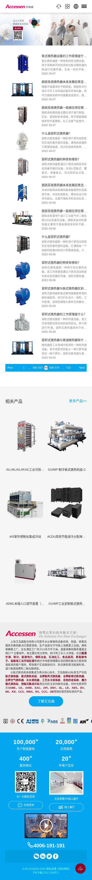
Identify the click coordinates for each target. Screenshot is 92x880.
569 (51, 367)
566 (35, 367)
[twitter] (49, 856)
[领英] (43, 856)
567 (40, 367)
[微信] (36, 856)
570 (57, 367)
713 (68, 367)
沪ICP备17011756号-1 (46, 872)
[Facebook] (55, 856)
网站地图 (63, 868)
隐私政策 (51, 868)
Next (82, 367)
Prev (10, 367)
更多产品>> (78, 401)
